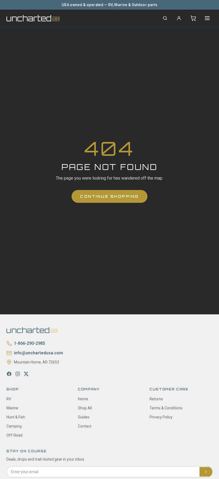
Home (83, 399)
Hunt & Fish (15, 417)
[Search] (165, 18)
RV (8, 399)
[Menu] (207, 18)
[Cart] (193, 18)
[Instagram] (17, 374)
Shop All (85, 408)
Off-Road (14, 435)
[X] (26, 374)
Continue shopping (109, 196)
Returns (156, 399)
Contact (84, 426)
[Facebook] (9, 374)
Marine (12, 408)
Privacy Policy (161, 417)
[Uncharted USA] (33, 18)
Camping (14, 426)
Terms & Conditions (166, 408)
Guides (83, 417)
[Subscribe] (206, 472)
